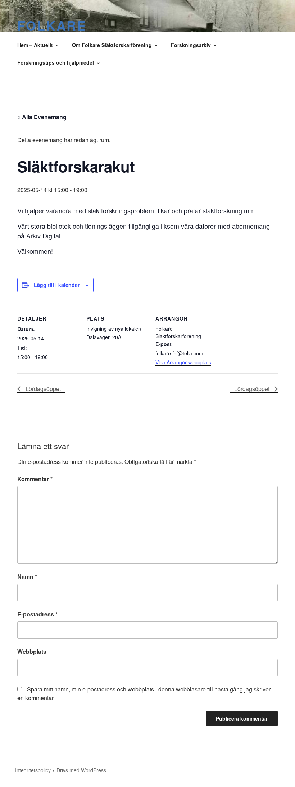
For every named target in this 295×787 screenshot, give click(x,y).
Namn (27, 576)
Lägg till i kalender (57, 284)
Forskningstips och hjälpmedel (55, 62)
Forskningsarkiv (191, 44)
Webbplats (31, 651)
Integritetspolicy (33, 770)
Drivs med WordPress (81, 770)
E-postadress (37, 614)
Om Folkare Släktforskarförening (112, 44)
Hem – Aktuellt (35, 44)
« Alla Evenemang (42, 117)
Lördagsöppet (42, 389)
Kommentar (35, 479)
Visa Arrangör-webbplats (183, 362)
